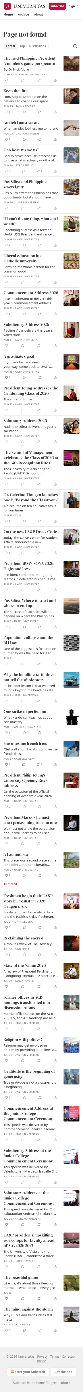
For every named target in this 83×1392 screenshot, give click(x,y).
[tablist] (26, 46)
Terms (54, 1356)
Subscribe (57, 6)
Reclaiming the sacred (23, 938)
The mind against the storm (28, 1309)
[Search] (75, 46)
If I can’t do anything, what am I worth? (31, 221)
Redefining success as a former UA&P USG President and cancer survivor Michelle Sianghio (28, 232)
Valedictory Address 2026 (26, 324)
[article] (41, 69)
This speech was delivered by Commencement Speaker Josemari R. (30, 1126)
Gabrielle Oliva (25, 758)
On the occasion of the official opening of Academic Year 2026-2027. (28, 793)
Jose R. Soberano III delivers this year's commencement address (28, 300)
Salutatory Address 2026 (25, 420)
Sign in (74, 6)
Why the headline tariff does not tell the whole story (29, 677)
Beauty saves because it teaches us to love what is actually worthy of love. (30, 158)
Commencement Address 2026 (31, 292)
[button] (8, 14)
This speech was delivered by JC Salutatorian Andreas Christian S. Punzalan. (28, 1211)
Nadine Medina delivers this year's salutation (30, 428)
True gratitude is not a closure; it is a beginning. (30, 1084)
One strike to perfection (25, 711)
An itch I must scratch (23, 122)
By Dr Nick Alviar (16, 69)
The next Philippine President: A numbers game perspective (30, 61)
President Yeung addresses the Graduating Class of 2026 (31, 391)
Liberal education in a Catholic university (23, 258)
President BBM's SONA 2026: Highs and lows (29, 566)
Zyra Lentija (24, 165)
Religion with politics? (23, 1039)
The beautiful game (21, 1277)
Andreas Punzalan (27, 727)
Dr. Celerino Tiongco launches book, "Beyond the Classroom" (31, 497)
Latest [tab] (10, 46)
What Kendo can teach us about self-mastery (28, 719)
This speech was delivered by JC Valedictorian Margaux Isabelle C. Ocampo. (29, 1169)
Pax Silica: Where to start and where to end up (30, 603)
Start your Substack (30, 1372)
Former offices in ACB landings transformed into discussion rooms (27, 1002)
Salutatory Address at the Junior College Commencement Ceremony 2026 (28, 1198)
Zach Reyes (22, 1324)
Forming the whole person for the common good (29, 269)
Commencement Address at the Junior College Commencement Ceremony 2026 (28, 1113)
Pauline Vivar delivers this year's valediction (28, 332)
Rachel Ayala (24, 1261)
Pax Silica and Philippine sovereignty (25, 184)
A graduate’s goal (19, 356)
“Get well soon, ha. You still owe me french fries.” (31, 751)
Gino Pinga (22, 949)
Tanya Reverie (25, 106)
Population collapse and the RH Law (28, 640)
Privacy (42, 1356)
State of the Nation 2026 (25, 965)
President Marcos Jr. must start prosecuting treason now (30, 820)
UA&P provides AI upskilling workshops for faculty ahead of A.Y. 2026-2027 (29, 1240)
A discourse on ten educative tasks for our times (30, 508)
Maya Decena (23, 921)
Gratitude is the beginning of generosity (29, 1074)
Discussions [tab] (37, 46)
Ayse (18, 515)
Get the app (63, 1372)
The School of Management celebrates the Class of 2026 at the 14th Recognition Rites (31, 457)
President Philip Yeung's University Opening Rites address (25, 780)
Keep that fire (16, 90)
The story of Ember (18, 399)
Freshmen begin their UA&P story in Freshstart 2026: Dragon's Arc (28, 901)
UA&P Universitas (33, 74)
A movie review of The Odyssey (28, 944)
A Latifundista (16, 854)
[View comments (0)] (23, 80)
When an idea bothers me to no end (31, 128)
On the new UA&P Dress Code (30, 531)
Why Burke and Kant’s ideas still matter (28, 1317)
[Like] (6, 80)
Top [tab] (22, 46)
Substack (19, 1383)
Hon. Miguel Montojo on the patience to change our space (26, 98)
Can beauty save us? (21, 150)
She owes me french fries (25, 743)
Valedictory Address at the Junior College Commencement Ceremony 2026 (28, 1156)
